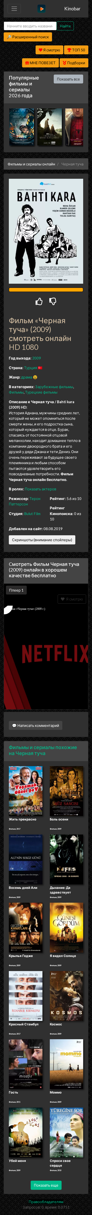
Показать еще (46, 1185)
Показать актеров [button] (40, 489)
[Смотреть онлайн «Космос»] (66, 995)
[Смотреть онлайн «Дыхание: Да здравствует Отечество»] (66, 859)
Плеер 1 (16, 590)
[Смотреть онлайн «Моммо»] (66, 1064)
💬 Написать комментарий (35, 725)
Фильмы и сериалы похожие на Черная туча (43, 750)
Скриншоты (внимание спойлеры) (42, 540)
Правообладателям (46, 1201)
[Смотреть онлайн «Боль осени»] (66, 791)
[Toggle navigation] (14, 8)
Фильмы (16, 392)
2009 (36, 358)
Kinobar (72, 8)
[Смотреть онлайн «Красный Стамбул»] (25, 995)
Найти (65, 26)
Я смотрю (74, 599)
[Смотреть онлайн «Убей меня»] (25, 1132)
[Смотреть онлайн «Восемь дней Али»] (25, 859)
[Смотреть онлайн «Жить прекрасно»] (25, 791)
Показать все (68, 79)
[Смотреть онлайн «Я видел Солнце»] (66, 927)
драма (26, 377)
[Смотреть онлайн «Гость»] (25, 1064)
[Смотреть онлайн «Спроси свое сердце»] (66, 1132)
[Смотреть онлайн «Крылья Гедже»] (25, 927)
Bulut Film (32, 513)
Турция (30, 367)
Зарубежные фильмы (54, 386)
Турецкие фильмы (41, 392)
